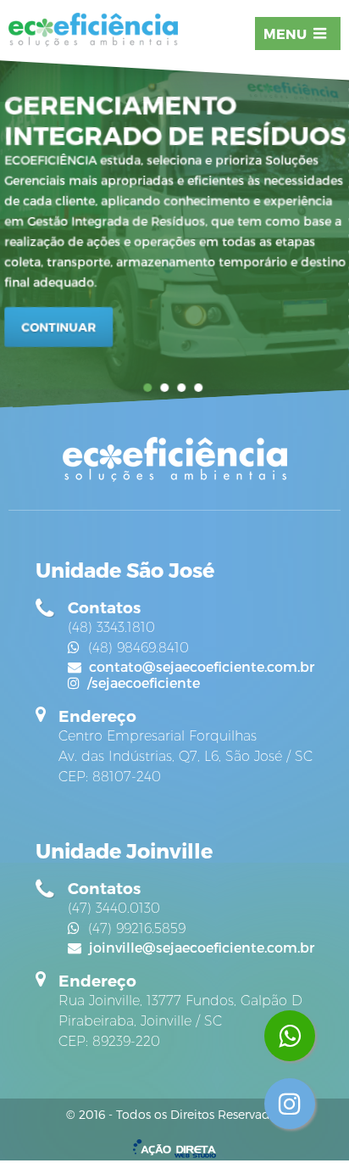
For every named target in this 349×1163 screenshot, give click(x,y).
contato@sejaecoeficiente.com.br (200, 666)
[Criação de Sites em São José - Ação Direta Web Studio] (174, 1149)
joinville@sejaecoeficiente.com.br (200, 947)
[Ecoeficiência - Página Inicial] (93, 31)
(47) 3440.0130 (114, 908)
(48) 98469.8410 (136, 648)
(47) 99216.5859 (135, 928)
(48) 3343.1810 (111, 627)
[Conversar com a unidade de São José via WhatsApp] (289, 1035)
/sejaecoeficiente (142, 682)
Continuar (58, 327)
